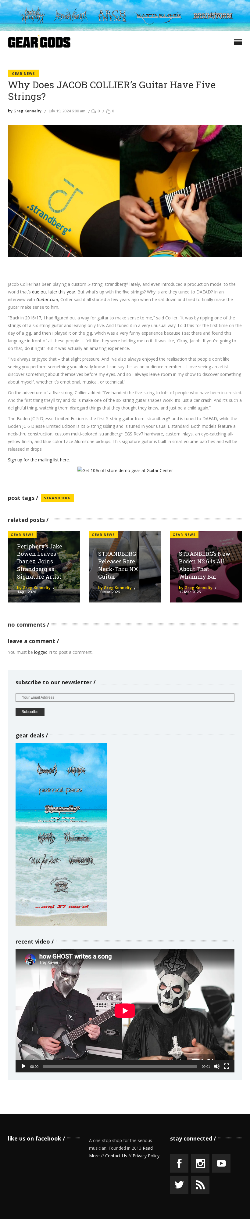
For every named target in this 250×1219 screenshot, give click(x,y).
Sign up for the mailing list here (38, 460)
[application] (125, 1010)
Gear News (23, 73)
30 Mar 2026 (109, 592)
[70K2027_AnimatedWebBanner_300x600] (61, 924)
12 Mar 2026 (190, 592)
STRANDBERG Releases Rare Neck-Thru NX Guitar (118, 565)
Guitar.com (47, 299)
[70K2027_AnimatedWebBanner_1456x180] (125, 29)
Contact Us (116, 1156)
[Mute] (217, 1066)
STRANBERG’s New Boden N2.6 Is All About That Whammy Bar (204, 565)
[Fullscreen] (226, 1066)
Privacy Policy (146, 1156)
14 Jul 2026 (26, 592)
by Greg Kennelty (24, 111)
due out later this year (53, 292)
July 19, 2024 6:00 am (67, 111)
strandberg (57, 498)
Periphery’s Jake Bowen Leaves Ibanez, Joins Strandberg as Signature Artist (39, 561)
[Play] (23, 1066)
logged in (43, 652)
